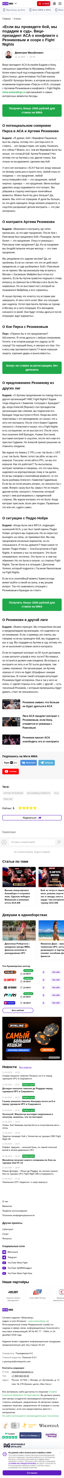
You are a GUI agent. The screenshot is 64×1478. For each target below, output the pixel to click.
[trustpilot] (9, 1435)
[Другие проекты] (9, 3)
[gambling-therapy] (51, 1435)
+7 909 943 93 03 (20, 1376)
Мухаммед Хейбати (38, 793)
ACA (56, 793)
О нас (5, 1201)
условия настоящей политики (22, 1463)
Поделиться (29, 817)
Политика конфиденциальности (18, 1215)
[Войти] (54, 3)
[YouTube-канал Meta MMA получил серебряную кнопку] (15, 1425)
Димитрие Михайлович (29, 52)
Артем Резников (13, 793)
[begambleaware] (30, 1435)
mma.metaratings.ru (14, 92)
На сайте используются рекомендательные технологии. (30, 1416)
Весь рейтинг (18, 1010)
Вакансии (7, 1206)
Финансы (7, 1238)
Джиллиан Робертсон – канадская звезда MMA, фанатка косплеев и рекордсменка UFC (17, 948)
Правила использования (14, 1211)
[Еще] (60, 3)
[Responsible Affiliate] (14, 1445)
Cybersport (7, 1229)
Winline (8, 799)
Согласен (32, 1473)
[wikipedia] (48, 1425)
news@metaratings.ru (22, 1372)
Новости (9, 1067)
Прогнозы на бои (15, 10)
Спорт (5, 1234)
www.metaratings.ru (38, 1321)
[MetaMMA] (10, 1310)
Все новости (25, 1067)
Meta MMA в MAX (41, 10)
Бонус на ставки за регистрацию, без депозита (32, 367)
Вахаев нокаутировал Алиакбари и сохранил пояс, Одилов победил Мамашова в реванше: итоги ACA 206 (17, 896)
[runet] (5, 1425)
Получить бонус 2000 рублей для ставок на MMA (32, 110)
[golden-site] (29, 1425)
